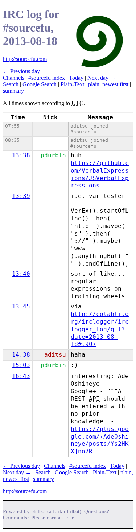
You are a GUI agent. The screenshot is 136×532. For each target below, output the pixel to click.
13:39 (21, 195)
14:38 (21, 354)
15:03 (21, 365)
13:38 (21, 155)
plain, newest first (108, 84)
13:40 (21, 273)
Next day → (101, 78)
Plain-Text (72, 84)
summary (13, 91)
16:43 (21, 376)
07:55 (12, 126)
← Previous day (21, 71)
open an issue (60, 517)
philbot (38, 511)
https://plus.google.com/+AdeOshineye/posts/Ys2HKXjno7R (100, 440)
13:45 (21, 306)
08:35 (12, 140)
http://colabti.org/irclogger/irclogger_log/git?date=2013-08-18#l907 (100, 329)
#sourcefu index (46, 78)
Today (76, 78)
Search (10, 84)
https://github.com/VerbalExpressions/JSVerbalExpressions (100, 174)
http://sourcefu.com (25, 59)
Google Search (39, 84)
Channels (13, 78)
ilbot (74, 511)
